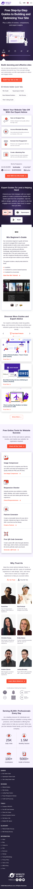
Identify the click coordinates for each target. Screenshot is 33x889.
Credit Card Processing (7, 798)
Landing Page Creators (7, 793)
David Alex (4, 606)
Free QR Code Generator (8, 809)
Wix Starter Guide (6, 773)
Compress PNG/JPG (7, 806)
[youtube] (23, 879)
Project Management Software (9, 795)
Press (3, 868)
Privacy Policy (5, 859)
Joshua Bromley (22, 669)
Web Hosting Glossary (7, 831)
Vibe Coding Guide (8, 99)
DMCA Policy (5, 865)
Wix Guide (5, 91)
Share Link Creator (6, 812)
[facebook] (17, 879)
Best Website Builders (9, 95)
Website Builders (6, 787)
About (3, 839)
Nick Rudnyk (21, 606)
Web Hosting (5, 790)
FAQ (3, 848)
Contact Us (5, 845)
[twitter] (20, 879)
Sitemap (4, 854)
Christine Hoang (6, 638)
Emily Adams (21, 638)
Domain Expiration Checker (8, 815)
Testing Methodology (7, 856)
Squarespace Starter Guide (8, 776)
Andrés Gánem (5, 669)
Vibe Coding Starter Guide (8, 779)
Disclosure (4, 851)
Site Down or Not (6, 818)
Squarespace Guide (18, 91)
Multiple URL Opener (7, 821)
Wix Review (22, 95)
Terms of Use (5, 862)
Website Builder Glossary (8, 828)
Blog (3, 842)
